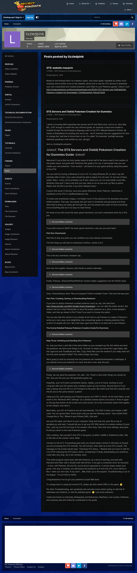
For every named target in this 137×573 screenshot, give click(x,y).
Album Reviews (11, 254)
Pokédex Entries (12, 87)
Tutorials (129, 4)
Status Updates (120, 17)
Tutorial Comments (13, 153)
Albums (8, 244)
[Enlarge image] (121, 484)
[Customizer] (37, 17)
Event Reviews (11, 193)
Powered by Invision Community (120, 566)
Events (8, 183)
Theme (7, 567)
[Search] (132, 17)
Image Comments (12, 234)
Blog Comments (11, 272)
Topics (7, 166)
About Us (85, 4)
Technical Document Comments (18, 122)
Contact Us (31, 567)
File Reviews (10, 216)
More (129, 10)
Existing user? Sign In (12, 17)
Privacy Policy (19, 567)
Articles (8, 99)
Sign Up (29, 17)
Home (71, 4)
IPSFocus (19, 564)
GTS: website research (59, 67)
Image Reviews (11, 239)
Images (8, 229)
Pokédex (101, 4)
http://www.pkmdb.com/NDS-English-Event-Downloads (70, 306)
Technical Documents (14, 117)
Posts (7, 171)
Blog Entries (10, 267)
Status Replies (11, 74)
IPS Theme (9, 564)
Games (115, 4)
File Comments (11, 211)
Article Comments (12, 104)
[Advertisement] (68, 544)
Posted (54, 75)
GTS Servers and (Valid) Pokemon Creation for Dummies (79, 111)
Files (7, 206)
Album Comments (12, 249)
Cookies (41, 567)
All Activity (9, 56)
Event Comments (12, 188)
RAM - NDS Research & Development (64, 71)
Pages (7, 135)
